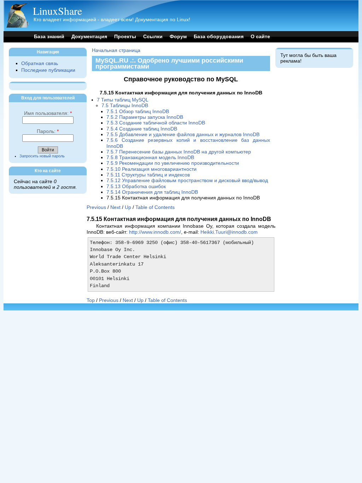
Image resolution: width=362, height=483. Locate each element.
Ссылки (153, 36)
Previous (96, 207)
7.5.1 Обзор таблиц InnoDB (137, 111)
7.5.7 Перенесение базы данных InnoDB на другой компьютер (178, 152)
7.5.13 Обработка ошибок (136, 186)
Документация (89, 36)
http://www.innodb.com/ (155, 232)
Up (128, 207)
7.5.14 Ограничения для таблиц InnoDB (152, 192)
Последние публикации (48, 70)
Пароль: (48, 131)
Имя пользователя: (48, 113)
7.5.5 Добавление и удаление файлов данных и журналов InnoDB (182, 134)
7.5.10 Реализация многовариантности (151, 169)
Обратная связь (39, 63)
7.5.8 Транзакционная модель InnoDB (150, 157)
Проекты (125, 36)
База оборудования (219, 36)
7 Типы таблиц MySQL (122, 100)
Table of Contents (155, 207)
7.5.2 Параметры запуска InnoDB (144, 117)
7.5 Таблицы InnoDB (124, 105)
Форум (178, 36)
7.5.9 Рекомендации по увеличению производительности (172, 163)
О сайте (260, 36)
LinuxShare (57, 11)
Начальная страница (116, 50)
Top (91, 300)
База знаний (49, 36)
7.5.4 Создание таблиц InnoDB (141, 129)
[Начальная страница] (17, 26)
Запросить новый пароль (42, 156)
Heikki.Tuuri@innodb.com (229, 232)
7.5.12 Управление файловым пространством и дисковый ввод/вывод (187, 180)
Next (115, 207)
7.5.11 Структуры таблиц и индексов (148, 175)
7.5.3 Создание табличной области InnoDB (155, 123)
